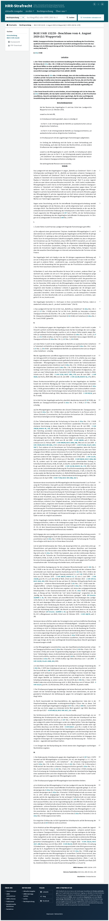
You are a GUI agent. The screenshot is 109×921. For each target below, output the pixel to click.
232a (36, 53)
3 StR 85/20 (87, 393)
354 (36, 668)
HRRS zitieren (11, 899)
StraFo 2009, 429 (48, 661)
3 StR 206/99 (79, 440)
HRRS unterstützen (10, 895)
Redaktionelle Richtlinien (11, 905)
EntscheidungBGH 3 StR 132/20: (13, 36)
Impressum (50, 914)
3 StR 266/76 (60, 576)
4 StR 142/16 (86, 842)
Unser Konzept (11, 891)
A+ (102, 4)
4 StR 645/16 (52, 710)
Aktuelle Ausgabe (14, 11)
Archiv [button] (28, 11)
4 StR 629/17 (69, 727)
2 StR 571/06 (81, 445)
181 (90, 567)
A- (98, 4)
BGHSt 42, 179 (85, 377)
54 (46, 823)
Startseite (12, 25)
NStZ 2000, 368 (71, 442)
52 (69, 316)
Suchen (9, 31)
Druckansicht (15, 42)
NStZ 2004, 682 (90, 459)
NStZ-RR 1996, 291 (69, 478)
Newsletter (88, 897)
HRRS (70, 897)
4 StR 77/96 (58, 478)
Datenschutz (58, 914)
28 (71, 656)
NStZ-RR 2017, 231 (64, 710)
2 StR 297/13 (91, 579)
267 (75, 799)
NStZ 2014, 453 (39, 581)
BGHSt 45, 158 (44, 428)
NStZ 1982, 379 (70, 374)
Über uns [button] (60, 11)
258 (82, 706)
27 (41, 311)
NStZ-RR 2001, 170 (49, 445)
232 (77, 572)
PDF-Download (16, 45)
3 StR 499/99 (61, 442)
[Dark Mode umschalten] (94, 4)
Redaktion (9, 909)
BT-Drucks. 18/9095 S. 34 (56, 612)
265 (49, 670)
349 (62, 217)
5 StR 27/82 (59, 374)
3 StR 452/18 (67, 844)
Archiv (25, 899)
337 (64, 720)
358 (80, 680)
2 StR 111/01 (91, 457)
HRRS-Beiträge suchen (28, 895)
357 (65, 213)
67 (70, 706)
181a (86, 309)
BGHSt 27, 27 (71, 576)
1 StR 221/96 (74, 377)
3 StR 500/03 (79, 459)
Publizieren (10, 901)
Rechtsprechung (45, 11)
